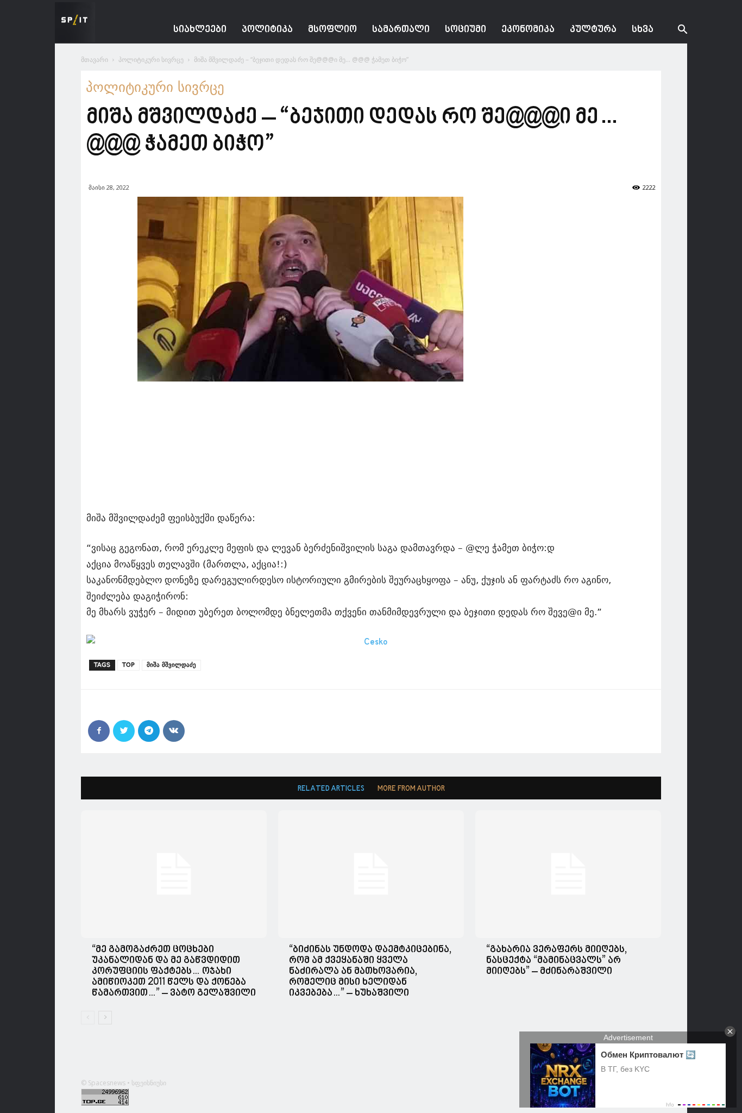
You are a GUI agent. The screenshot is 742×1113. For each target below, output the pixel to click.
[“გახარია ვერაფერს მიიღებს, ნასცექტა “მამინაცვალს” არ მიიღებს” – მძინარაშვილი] (568, 874)
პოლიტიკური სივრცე (151, 59)
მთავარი (94, 59)
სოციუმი (465, 29)
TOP (128, 664)
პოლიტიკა (267, 29)
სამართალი (401, 29)
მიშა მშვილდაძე (171, 664)
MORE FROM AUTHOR (411, 789)
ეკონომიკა (528, 29)
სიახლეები (200, 29)
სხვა (642, 29)
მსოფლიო (332, 29)
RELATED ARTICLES (331, 789)
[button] (674, 31)
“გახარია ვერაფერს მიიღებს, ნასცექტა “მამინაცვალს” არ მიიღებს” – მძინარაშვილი (556, 960)
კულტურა (593, 29)
